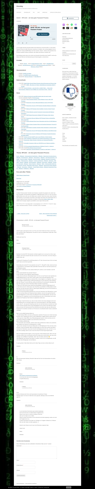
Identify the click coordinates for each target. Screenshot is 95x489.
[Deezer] (64, 28)
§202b (48, 199)
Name (18, 460)
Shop (38, 12)
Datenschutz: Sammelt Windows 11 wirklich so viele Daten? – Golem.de (41, 149)
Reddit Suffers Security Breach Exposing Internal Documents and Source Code (40, 83)
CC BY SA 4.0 (29, 184)
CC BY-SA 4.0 (70, 108)
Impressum (44, 12)
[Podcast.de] (72, 28)
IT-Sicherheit (35, 205)
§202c (51, 199)
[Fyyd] (68, 28)
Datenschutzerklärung (55, 12)
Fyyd (63, 42)
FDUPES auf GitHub (27, 73)
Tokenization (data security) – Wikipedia (35, 165)
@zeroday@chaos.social (28, 65)
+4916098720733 (49, 63)
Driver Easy (18, 178)
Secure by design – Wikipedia (39, 159)
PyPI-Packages (36, 97)
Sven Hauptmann (37, 203)
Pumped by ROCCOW (36, 184)
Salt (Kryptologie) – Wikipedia (35, 162)
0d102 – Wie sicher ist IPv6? (22, 213)
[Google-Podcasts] (68, 25)
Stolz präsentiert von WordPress (31, 483)
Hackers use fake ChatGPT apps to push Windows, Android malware (38, 136)
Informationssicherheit (24, 205)
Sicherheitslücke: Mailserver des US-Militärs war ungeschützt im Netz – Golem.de (35, 89)
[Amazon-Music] (76, 25)
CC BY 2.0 (21, 186)
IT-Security (30, 205)
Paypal (73, 71)
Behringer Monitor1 (29, 76)
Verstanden (69, 487)
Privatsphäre (43, 205)
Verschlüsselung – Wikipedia (27, 157)
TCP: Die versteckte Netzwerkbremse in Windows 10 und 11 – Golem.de (39, 146)
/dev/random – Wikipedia (27, 167)
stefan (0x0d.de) (28, 368)
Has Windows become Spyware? (34, 147)
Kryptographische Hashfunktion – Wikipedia (34, 156)
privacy (39, 205)
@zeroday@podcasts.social (42, 65)
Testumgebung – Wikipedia (39, 157)
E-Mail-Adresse (19, 465)
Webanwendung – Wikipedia (27, 160)
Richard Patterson (27, 186)
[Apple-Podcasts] (64, 25)
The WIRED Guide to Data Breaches (30, 75)
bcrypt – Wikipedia (20, 156)
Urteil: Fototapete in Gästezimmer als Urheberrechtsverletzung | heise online (39, 138)
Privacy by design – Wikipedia (26, 159)
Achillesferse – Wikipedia (29, 168)
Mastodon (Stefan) (65, 41)
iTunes (63, 133)
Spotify (63, 136)
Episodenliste (27, 12)
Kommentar (19, 445)
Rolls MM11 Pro (37, 76)
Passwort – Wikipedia (24, 162)
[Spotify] (72, 25)
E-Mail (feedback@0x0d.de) (67, 38)
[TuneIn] (76, 28)
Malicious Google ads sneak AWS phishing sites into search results (37, 96)
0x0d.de (25, 63)
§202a (45, 199)
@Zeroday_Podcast (35, 66)
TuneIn (63, 139)
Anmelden (64, 141)
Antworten (18, 243)
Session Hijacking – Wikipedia (35, 163)
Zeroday (19, 6)
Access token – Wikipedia (47, 162)
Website (18, 470)
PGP (34, 12)
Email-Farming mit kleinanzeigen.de (69, 53)
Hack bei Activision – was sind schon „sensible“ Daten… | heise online (38, 88)
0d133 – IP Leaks (69, 120)
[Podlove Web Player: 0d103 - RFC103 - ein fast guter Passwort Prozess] (36, 34)
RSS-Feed (64, 36)
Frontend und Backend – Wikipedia (41, 160)
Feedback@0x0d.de (35, 63)
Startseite (18, 12)
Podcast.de (64, 137)
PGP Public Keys (65, 55)
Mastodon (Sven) (65, 39)
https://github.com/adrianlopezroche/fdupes (28, 375)
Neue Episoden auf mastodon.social (69, 145)
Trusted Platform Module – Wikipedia (40, 167)
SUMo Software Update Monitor (22, 175)
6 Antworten (18, 21)
